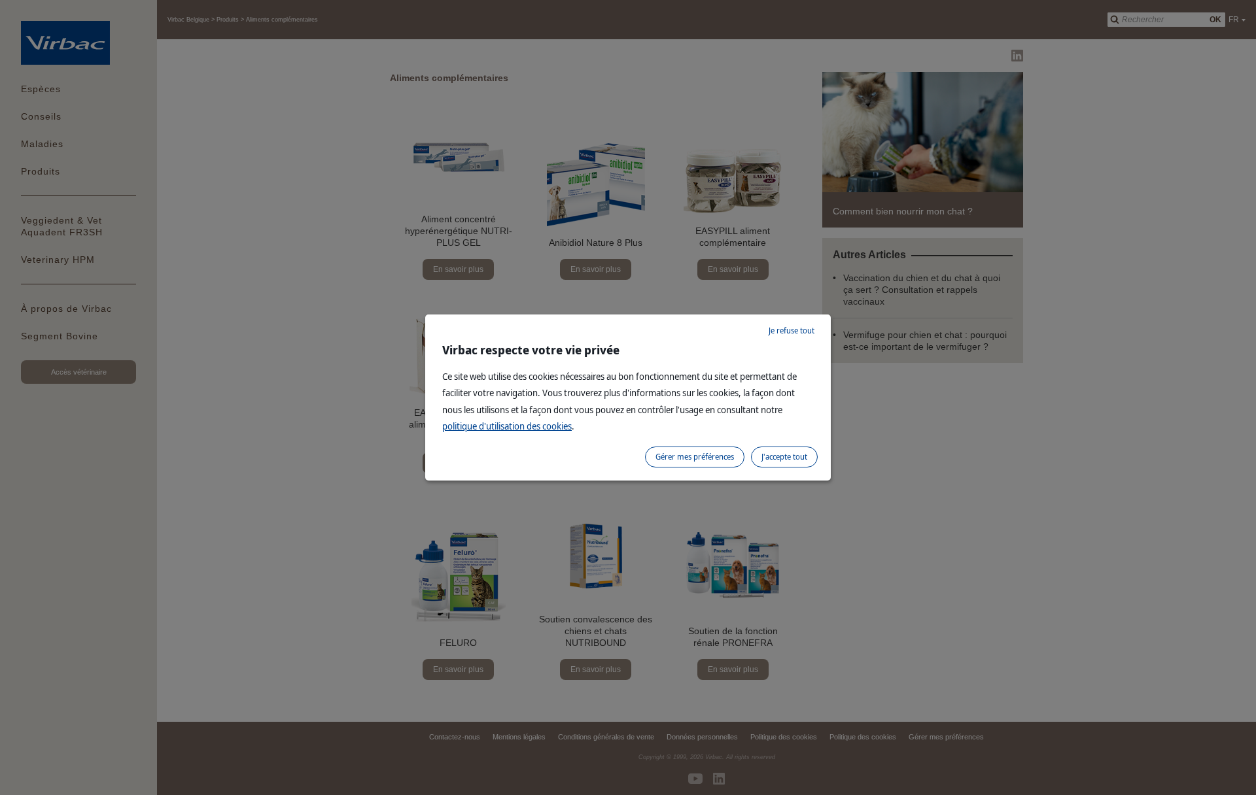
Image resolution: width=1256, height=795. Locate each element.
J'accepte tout (784, 456)
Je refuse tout (791, 330)
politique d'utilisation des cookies (507, 426)
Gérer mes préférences (694, 456)
